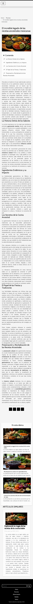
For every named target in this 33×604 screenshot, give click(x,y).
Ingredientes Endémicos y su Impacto (16, 63)
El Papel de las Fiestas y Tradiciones (16, 70)
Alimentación (16, 594)
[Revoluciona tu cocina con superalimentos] (17, 462)
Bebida (16, 597)
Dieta (16, 589)
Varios (16, 599)
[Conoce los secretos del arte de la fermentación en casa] (17, 485)
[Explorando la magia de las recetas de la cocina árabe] (17, 436)
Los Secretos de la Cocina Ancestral (16, 66)
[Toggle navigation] (3, 3)
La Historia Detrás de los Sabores (15, 59)
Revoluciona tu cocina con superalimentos (15, 471)
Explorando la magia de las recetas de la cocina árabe (14, 527)
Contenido (9, 55)
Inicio (2, 18)
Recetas (8, 18)
